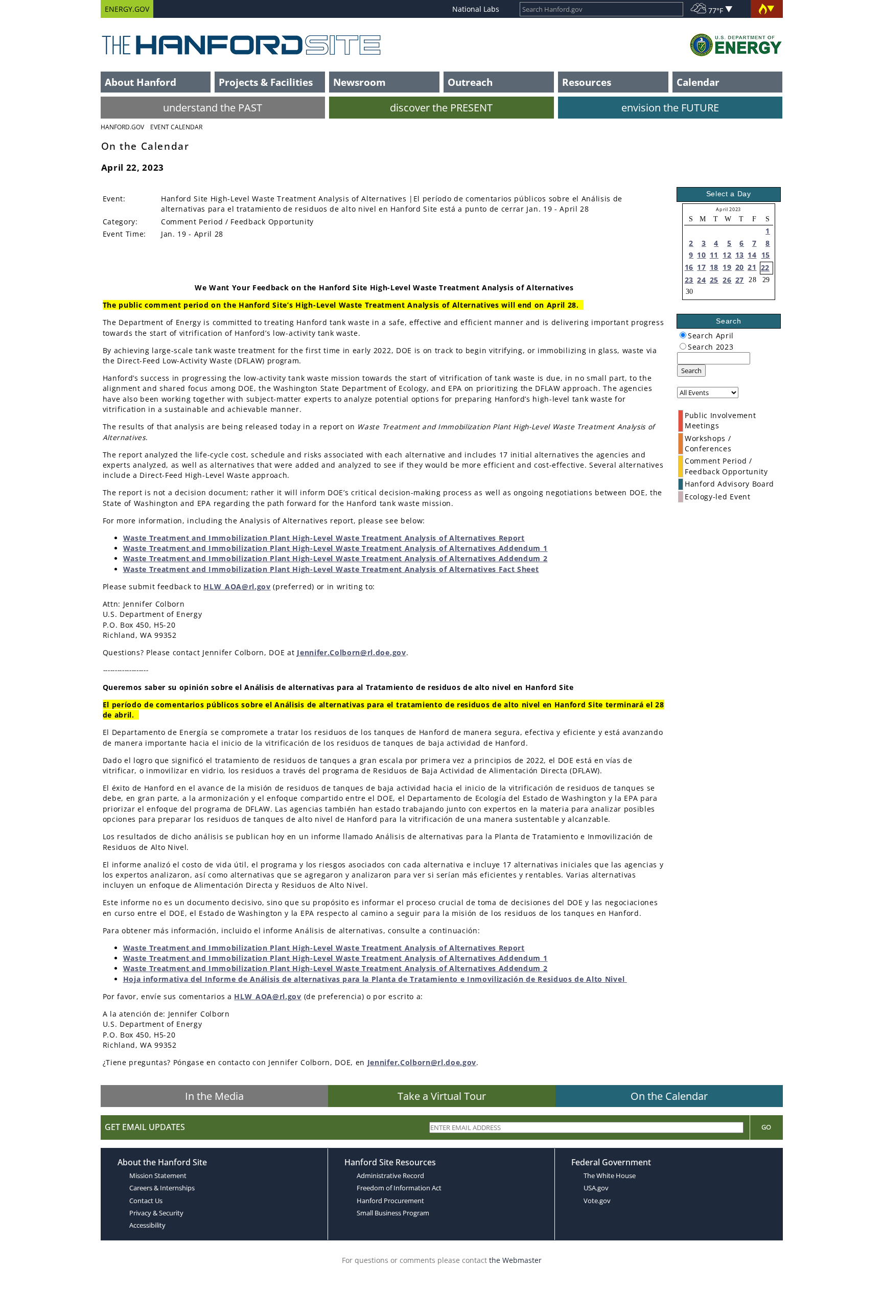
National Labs (475, 9)
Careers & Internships (162, 1187)
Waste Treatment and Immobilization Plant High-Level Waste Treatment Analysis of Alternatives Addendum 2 (335, 558)
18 (714, 267)
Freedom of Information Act (399, 1187)
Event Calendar (176, 127)
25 (714, 280)
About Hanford (140, 82)
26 (727, 280)
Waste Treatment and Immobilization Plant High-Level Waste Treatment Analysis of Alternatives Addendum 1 (335, 548)
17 (701, 267)
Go (766, 1127)
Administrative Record (390, 1175)
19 (727, 267)
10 (701, 255)
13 (739, 255)
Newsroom (359, 82)
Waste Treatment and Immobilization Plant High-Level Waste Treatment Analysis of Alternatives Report (324, 538)
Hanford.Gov (122, 127)
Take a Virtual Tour (442, 1096)
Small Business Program (393, 1212)
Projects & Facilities (266, 82)
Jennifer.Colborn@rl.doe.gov (351, 652)
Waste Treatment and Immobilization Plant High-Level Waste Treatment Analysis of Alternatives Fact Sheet (331, 569)
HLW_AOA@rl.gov (237, 586)
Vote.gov (597, 1200)
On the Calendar (669, 1096)
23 (689, 280)
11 (714, 255)
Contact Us (145, 1200)
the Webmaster (515, 1260)
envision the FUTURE (670, 107)
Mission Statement (158, 1175)
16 (689, 267)
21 (752, 267)
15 (765, 255)
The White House (610, 1175)
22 (765, 267)
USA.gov (596, 1187)
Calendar (698, 82)
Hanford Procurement (390, 1200)
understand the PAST (212, 107)
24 (701, 280)
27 (739, 280)
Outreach (470, 82)
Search (691, 370)
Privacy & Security (156, 1212)
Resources (586, 82)
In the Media (214, 1096)
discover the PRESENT (441, 107)
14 (752, 255)
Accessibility (147, 1225)
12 (727, 255)
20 (739, 267)
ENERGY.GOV (127, 9)
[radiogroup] (683, 335)
